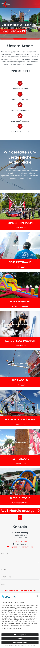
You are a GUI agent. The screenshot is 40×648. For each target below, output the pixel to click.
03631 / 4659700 (20, 542)
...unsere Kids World (12, 31)
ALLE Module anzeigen (19, 510)
